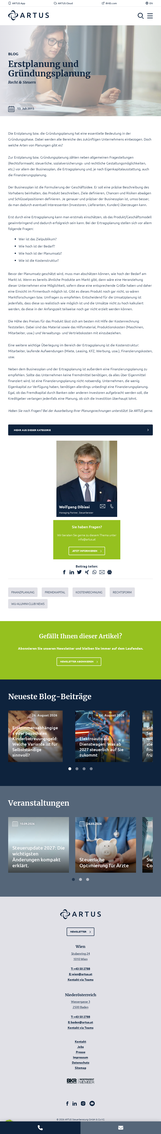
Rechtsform (122, 592)
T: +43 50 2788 (80, 968)
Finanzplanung (22, 592)
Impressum (80, 1057)
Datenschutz (80, 1062)
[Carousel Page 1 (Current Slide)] (69, 768)
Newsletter (78, 931)
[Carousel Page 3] (84, 768)
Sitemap (80, 1068)
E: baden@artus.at (80, 1022)
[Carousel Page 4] (91, 768)
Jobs (80, 1047)
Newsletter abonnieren (76, 661)
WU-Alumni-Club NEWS (27, 604)
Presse (80, 1052)
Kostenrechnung (89, 592)
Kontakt (80, 1041)
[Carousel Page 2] (76, 768)
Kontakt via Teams (80, 979)
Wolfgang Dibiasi (74, 506)
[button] (141, 16)
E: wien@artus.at (80, 974)
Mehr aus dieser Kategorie (32, 430)
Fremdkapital (55, 592)
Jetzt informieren (84, 550)
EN (151, 3)
